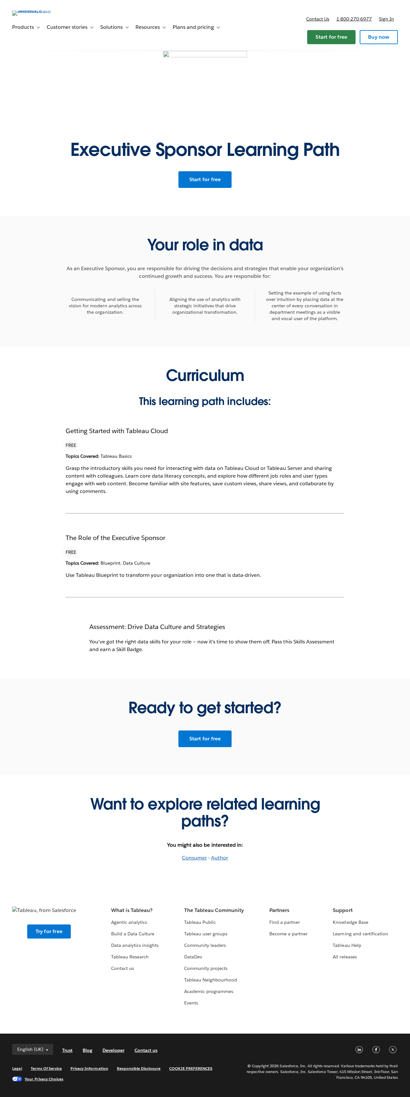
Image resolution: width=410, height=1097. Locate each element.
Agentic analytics (129, 922)
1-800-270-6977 (354, 19)
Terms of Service (46, 1068)
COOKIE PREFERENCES (190, 1068)
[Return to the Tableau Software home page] (36, 10)
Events (191, 1003)
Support (342, 910)
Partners (279, 910)
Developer (113, 1050)
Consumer (194, 857)
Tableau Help (347, 945)
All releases (345, 957)
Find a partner (284, 922)
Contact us (317, 19)
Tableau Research (130, 957)
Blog (87, 1050)
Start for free (331, 37)
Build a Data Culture (132, 934)
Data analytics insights (135, 945)
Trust (67, 1050)
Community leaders (205, 945)
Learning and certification (360, 934)
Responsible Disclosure (139, 1068)
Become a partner (288, 934)
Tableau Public (200, 922)
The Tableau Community (214, 910)
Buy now (378, 37)
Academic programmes (208, 991)
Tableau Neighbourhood (210, 980)
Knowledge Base (350, 922)
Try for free (49, 931)
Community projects (205, 968)
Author (219, 857)
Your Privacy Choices (44, 1079)
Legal (17, 1068)
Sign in (386, 19)
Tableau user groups (205, 934)
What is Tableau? (131, 910)
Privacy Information (89, 1068)
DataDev (193, 957)
